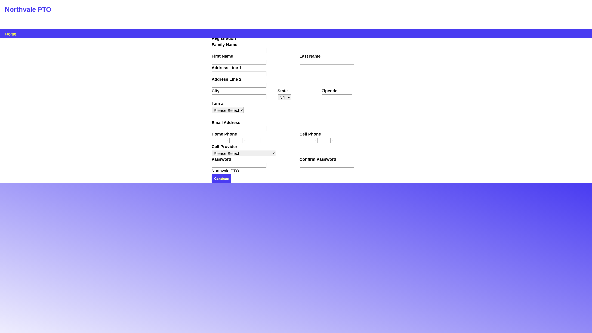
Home (10, 34)
